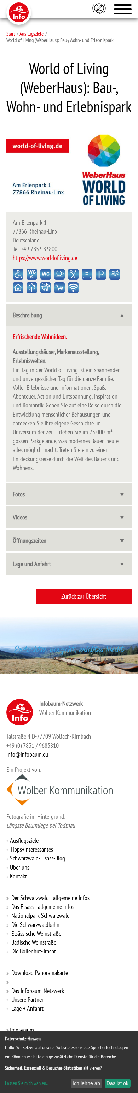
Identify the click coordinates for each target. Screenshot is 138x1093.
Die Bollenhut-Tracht (33, 951)
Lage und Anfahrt (32, 564)
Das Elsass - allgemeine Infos (42, 907)
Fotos (19, 494)
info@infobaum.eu (27, 754)
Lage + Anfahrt (27, 1008)
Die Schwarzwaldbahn (35, 925)
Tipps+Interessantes (31, 849)
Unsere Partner (27, 999)
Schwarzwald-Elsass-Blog (37, 858)
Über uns (19, 867)
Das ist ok (117, 1083)
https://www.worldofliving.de (45, 258)
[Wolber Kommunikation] (59, 789)
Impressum (22, 1030)
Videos (20, 517)
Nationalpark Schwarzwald (40, 915)
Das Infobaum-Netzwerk (37, 991)
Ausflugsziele (31, 33)
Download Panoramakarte (39, 973)
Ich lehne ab (86, 1083)
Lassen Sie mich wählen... (26, 1083)
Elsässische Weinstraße (36, 933)
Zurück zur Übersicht (83, 596)
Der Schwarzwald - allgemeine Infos (50, 898)
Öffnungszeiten (29, 540)
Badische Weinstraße (33, 942)
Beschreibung (27, 315)
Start (10, 33)
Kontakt (18, 876)
